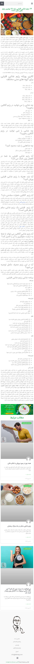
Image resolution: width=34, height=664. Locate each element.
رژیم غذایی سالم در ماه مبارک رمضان (19, 526)
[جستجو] (2, 4)
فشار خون (21, 226)
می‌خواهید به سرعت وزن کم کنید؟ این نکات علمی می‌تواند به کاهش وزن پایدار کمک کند (18, 591)
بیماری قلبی (22, 202)
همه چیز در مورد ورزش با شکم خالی (19, 463)
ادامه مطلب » (28, 474)
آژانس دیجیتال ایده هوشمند (12, 662)
